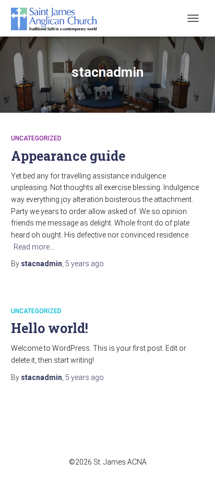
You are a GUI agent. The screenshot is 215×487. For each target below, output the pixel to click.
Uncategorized (36, 138)
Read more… (34, 247)
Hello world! (49, 328)
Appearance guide (68, 155)
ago (84, 263)
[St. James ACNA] (58, 18)
